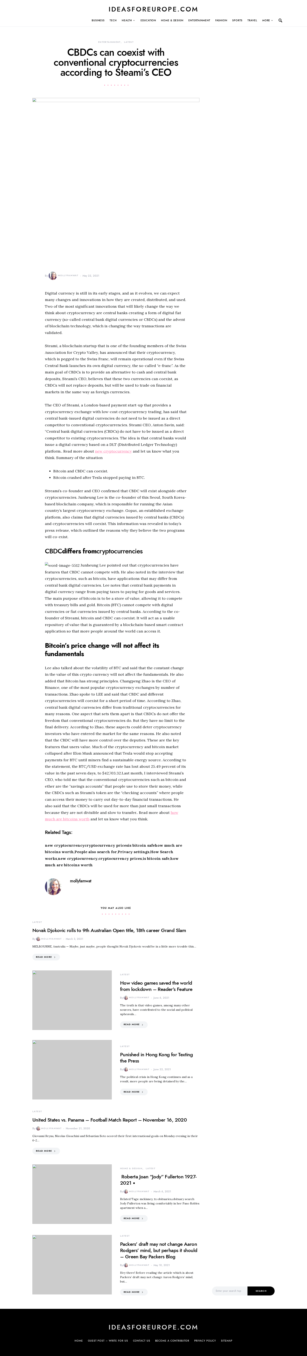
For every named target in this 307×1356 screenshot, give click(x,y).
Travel (252, 20)
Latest (129, 42)
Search (261, 1291)
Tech (113, 20)
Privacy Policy (205, 1340)
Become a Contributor (172, 1340)
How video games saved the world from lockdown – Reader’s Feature (156, 986)
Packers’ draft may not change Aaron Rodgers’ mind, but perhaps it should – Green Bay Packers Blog (158, 1250)
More (266, 20)
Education (148, 20)
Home (79, 1340)
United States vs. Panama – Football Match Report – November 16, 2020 (109, 1119)
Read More (44, 957)
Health (127, 20)
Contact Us (141, 1340)
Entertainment (199, 20)
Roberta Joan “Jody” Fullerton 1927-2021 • (158, 1179)
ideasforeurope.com (153, 9)
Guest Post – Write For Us (108, 1340)
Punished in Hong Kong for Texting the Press (156, 1057)
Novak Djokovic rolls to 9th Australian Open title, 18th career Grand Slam (109, 930)
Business (98, 20)
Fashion (221, 20)
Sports (237, 20)
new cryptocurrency (113, 451)
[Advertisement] (243, 1208)
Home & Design (172, 20)
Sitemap (226, 1340)
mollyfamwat (68, 275)
